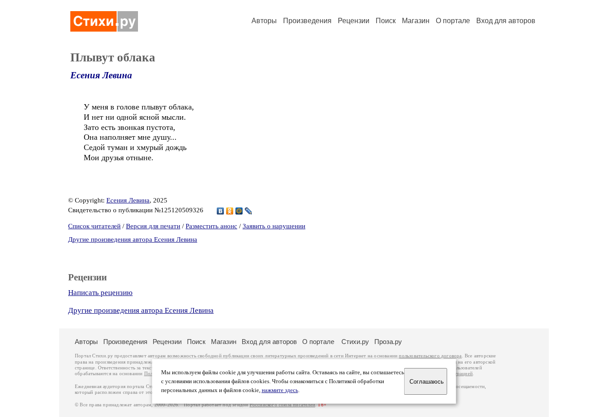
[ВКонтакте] (220, 211)
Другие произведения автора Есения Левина (132, 239)
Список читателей (94, 226)
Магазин (416, 20)
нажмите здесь (280, 390)
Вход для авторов (505, 20)
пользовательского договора (430, 355)
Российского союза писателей (282, 404)
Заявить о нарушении (274, 226)
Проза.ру (388, 341)
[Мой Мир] (239, 211)
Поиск (386, 20)
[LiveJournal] (248, 211)
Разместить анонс (211, 226)
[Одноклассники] (230, 211)
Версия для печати (153, 226)
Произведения (307, 20)
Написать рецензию (100, 292)
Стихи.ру (355, 341)
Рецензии (353, 20)
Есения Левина (101, 75)
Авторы (264, 20)
